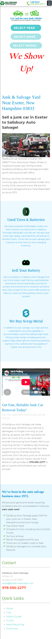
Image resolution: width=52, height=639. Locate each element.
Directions (12, 628)
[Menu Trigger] (49, 3)
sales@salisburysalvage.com (17, 583)
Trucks (9, 620)
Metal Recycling (15, 624)
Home (9, 608)
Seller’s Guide (13, 616)
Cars (8, 612)
